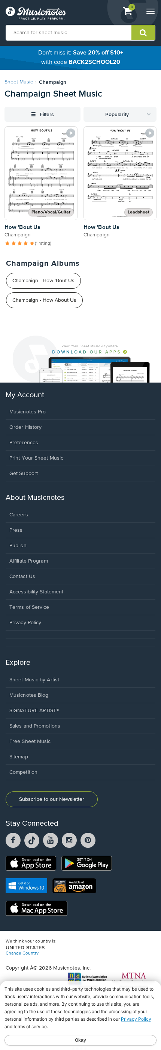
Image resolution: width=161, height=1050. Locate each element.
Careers (18, 514)
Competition (23, 772)
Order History (25, 427)
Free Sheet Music (30, 741)
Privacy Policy (25, 622)
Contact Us (22, 576)
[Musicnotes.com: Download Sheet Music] (36, 13)
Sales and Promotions (34, 726)
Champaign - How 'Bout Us (43, 280)
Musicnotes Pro (27, 412)
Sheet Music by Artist (34, 679)
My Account (25, 395)
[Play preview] (70, 133)
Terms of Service (29, 607)
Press (16, 530)
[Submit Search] (143, 32)
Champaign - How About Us (44, 300)
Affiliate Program (28, 561)
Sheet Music (18, 82)
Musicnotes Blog (29, 695)
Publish (18, 545)
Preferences (23, 442)
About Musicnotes (35, 498)
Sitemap (18, 757)
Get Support (23, 473)
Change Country (22, 953)
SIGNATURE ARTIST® (34, 710)
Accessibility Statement (36, 592)
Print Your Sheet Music (36, 458)
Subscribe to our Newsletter (51, 799)
